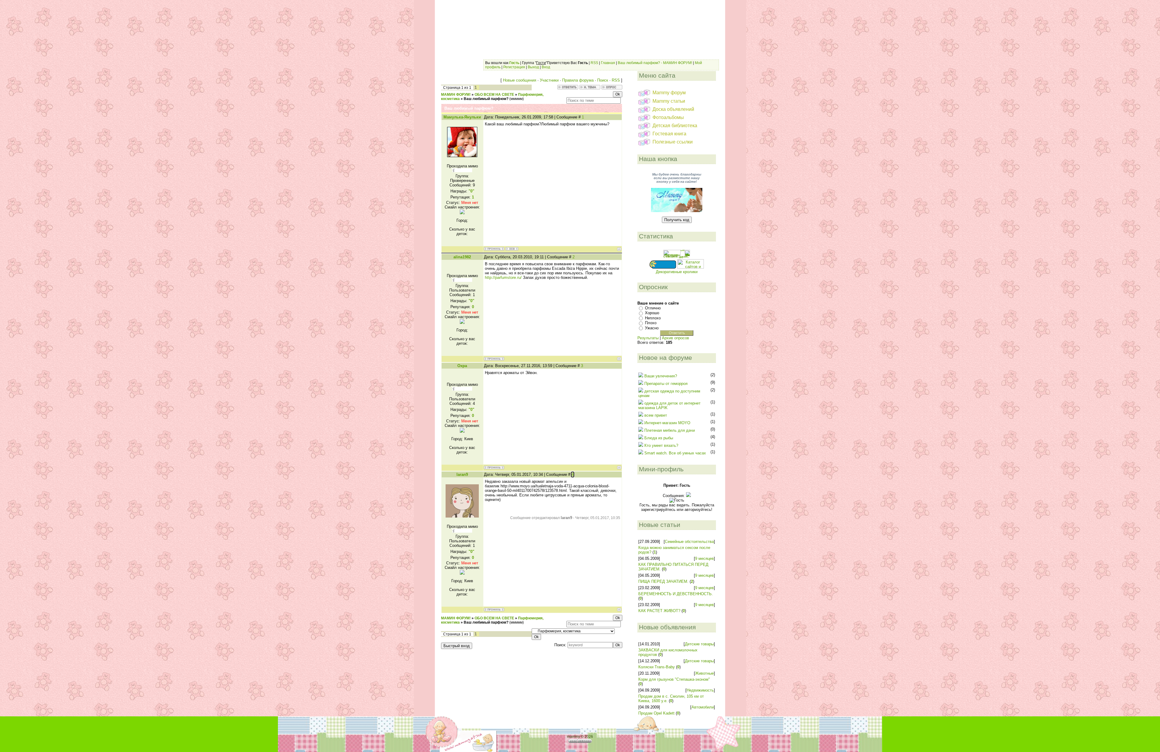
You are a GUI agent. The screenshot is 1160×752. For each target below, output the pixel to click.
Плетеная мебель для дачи (669, 430)
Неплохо (653, 318)
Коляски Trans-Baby (656, 667)
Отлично (653, 308)
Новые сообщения (519, 80)
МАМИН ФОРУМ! (456, 94)
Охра (462, 365)
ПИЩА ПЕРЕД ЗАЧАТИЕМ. (663, 581)
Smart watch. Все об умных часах (675, 453)
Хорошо (652, 313)
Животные (704, 673)
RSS (594, 63)
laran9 (462, 474)
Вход (546, 67)
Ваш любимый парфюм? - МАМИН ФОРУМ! (655, 63)
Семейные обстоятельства (689, 541)
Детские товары (699, 644)
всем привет (655, 415)
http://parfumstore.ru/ (504, 277)
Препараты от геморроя (666, 383)
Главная (608, 63)
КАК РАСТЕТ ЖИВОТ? (659, 610)
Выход (533, 67)
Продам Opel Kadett (656, 713)
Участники (549, 80)
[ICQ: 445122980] (511, 248)
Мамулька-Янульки (462, 117)
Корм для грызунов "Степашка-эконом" (674, 679)
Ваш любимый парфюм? (486, 99)
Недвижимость (700, 690)
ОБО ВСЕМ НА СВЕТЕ (494, 94)
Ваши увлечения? (660, 376)
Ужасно (652, 328)
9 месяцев (704, 558)
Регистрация (514, 67)
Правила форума (578, 80)
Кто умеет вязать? (661, 445)
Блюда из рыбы (658, 438)
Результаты (648, 338)
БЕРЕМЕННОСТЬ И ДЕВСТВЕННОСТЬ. (675, 594)
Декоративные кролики (677, 271)
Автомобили (702, 707)
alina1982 (462, 257)
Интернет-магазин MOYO (667, 423)
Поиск (602, 80)
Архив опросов (675, 338)
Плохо (650, 323)
